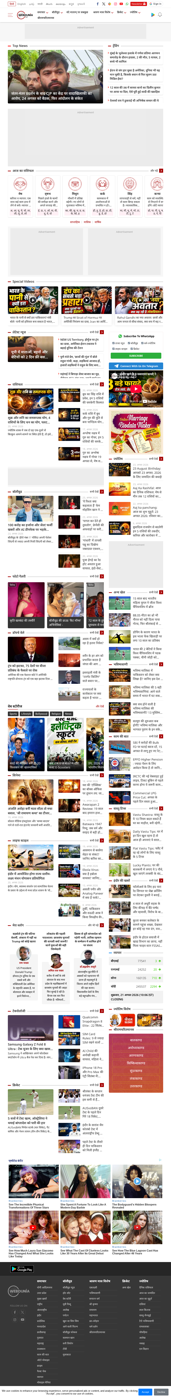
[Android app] (22, 1269)
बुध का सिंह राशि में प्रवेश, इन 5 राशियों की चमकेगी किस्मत (93, 398)
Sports (13, 713)
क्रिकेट (120, 12)
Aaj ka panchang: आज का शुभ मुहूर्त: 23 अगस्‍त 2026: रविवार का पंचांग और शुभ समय (146, 511)
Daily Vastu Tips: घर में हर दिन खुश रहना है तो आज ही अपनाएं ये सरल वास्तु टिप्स (148, 835)
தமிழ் (31, 4)
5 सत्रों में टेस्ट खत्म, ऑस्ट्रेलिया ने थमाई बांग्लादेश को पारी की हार (27, 1120)
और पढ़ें (154, 170)
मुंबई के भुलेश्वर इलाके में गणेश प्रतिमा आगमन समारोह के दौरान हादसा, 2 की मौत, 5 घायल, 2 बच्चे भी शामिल (135, 57)
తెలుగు (49, 4)
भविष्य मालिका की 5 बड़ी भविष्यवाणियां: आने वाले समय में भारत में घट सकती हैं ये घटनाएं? (147, 691)
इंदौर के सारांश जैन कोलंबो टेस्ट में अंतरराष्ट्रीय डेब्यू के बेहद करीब (92, 1129)
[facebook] (97, 3)
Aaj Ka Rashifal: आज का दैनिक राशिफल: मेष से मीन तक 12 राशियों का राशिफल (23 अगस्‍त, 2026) (147, 492)
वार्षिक (98, 222)
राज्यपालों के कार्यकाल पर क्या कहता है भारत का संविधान (92, 693)
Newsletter (137, 3)
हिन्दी (12, 4)
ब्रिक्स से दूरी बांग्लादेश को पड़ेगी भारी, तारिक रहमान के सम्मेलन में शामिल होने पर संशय (87, 939)
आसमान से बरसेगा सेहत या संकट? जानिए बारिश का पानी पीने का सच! (92, 854)
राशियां (142, 1304)
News (68, 713)
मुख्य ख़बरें (42, 1298)
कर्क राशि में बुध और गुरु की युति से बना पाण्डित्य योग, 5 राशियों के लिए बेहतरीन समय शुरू (92, 418)
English (22, 4)
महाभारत (93, 1315)
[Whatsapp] (127, 3)
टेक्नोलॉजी (19, 1011)
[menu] (11, 15)
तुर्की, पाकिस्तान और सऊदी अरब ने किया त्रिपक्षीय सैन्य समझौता (92, 913)
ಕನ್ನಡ (71, 4)
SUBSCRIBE (136, 355)
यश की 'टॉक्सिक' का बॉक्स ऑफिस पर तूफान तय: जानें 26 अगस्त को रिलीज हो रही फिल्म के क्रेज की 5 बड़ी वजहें (93, 789)
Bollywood (41, 713)
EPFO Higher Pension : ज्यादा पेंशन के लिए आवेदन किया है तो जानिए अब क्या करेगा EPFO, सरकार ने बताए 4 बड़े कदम (148, 763)
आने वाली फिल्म (70, 1326)
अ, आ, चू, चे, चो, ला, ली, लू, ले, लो (20, 212)
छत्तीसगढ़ (41, 1332)
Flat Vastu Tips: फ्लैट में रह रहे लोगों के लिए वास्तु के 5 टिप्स (148, 852)
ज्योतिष (133, 12)
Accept (145, 1392)
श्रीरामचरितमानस (45, 18)
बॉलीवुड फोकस (70, 1332)
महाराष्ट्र (40, 1343)
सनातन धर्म (94, 1298)
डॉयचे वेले (18, 632)
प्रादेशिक (41, 1321)
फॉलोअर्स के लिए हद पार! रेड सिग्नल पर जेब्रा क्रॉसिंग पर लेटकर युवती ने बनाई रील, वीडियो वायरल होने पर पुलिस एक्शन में (148, 891)
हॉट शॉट (66, 1293)
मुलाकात (67, 1354)
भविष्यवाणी (121, 664)
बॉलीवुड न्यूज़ (69, 1287)
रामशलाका (144, 1326)
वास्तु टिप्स (120, 808)
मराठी (40, 4)
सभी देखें (94, 332)
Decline (161, 1392)
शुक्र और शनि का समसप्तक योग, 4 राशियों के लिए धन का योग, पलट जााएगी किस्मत (29, 420)
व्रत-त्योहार (94, 1321)
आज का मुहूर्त (145, 1298)
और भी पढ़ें (93, 925)
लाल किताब (144, 1309)
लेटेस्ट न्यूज (19, 332)
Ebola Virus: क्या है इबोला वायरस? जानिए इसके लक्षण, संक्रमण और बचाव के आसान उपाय (92, 874)
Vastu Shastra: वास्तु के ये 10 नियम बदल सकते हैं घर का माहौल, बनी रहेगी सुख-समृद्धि (148, 819)
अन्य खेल (119, 592)
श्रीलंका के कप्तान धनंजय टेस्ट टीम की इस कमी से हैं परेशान (93, 1095)
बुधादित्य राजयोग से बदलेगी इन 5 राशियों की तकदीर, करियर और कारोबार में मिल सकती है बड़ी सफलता (148, 531)
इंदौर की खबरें (122, 880)
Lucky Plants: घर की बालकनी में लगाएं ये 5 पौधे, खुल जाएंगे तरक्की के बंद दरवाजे (148, 869)
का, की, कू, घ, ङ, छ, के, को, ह (75, 212)
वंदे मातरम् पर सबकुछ (77, 12)
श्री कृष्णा (93, 1304)
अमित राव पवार (56, 970)
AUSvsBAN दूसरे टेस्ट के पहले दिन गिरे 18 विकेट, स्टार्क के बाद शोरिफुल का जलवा (92, 1112)
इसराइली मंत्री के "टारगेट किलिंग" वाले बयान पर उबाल (91, 676)
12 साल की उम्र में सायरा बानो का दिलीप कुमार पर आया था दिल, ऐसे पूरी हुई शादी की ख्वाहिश (135, 90)
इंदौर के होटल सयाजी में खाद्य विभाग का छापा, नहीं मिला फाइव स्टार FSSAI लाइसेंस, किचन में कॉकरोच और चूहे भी (147, 941)
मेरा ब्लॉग (18, 925)
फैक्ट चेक (41, 1371)
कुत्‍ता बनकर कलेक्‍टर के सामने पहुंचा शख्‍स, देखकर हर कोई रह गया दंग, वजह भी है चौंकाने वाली (147, 924)
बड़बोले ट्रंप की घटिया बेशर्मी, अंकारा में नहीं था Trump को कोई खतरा (24, 937)
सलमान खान (68, 1337)
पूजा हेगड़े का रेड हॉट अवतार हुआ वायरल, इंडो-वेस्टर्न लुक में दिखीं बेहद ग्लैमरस (92, 564)
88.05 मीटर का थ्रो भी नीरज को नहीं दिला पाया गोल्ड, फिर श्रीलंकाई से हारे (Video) (147, 619)
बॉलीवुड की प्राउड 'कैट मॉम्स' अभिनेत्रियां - (65, 622)
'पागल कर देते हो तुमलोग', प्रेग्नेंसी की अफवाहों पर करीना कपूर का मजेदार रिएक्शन (93, 525)
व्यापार (117, 952)
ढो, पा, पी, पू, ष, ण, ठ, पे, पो (157, 212)
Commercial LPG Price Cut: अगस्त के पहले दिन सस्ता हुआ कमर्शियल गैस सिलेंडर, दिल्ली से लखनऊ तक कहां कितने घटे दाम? (147, 797)
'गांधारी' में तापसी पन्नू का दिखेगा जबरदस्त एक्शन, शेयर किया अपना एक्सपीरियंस (92, 544)
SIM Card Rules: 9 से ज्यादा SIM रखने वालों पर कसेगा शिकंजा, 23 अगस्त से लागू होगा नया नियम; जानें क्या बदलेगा (93, 1038)
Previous (10, 77)
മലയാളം (60, 4)
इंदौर (39, 1315)
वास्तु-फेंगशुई (145, 1315)
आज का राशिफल (23, 170)
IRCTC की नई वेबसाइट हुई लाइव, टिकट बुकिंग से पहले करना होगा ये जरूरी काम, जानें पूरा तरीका (148, 780)
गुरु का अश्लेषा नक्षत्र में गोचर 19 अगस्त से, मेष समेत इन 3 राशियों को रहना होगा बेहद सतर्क (93, 457)
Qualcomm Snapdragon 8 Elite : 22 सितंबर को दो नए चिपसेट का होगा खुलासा (92, 1021)
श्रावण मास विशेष (101, 12)
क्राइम (39, 1365)
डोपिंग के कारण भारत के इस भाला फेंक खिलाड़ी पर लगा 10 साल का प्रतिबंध (147, 636)
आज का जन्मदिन (147, 1293)
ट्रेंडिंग (116, 46)
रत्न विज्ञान (144, 1348)
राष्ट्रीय (39, 1304)
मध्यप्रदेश (41, 1326)
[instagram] (115, 3)
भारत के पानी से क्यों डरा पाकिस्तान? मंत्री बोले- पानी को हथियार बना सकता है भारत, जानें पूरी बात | (31, 320)
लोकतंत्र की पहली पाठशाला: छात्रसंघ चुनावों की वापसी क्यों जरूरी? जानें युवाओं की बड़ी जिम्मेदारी (55, 941)
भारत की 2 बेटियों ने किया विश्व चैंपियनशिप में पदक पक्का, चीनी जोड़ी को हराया (147, 653)
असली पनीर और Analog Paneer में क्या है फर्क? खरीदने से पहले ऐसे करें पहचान (93, 893)
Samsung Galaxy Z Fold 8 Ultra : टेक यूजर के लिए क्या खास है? (29, 1046)
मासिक (87, 222)
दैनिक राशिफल (146, 1287)
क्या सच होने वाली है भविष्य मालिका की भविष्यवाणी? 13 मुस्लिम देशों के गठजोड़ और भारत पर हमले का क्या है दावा (147, 708)
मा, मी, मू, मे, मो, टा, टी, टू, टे (130, 212)
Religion (56, 713)
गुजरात (40, 1337)
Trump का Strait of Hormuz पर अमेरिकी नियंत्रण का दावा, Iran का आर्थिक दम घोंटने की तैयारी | (86, 320)
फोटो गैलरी (19, 576)
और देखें (100, 706)
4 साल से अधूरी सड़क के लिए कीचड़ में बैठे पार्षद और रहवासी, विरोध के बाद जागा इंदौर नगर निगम (147, 908)
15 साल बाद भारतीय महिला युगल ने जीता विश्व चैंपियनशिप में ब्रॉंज (147, 602)
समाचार (41, 12)
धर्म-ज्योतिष (149, 343)
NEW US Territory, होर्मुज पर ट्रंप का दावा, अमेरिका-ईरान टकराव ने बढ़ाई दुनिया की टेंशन (79, 344)
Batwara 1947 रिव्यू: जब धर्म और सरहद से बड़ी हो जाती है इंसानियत (92, 828)
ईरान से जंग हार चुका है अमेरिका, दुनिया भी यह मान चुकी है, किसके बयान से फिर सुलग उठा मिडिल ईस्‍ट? (135, 74)
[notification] (159, 14)
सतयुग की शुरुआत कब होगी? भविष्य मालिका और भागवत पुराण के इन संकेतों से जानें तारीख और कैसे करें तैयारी (148, 725)
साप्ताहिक (75, 222)
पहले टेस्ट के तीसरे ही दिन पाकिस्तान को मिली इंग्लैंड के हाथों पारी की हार (92, 1146)
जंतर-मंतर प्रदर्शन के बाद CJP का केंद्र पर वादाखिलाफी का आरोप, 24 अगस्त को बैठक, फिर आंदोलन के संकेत (51, 96)
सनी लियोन (68, 1343)
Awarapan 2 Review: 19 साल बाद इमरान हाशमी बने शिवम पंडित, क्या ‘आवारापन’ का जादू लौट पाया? (92, 808)
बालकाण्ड (136, 1040)
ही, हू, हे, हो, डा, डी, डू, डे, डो (102, 212)
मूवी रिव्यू (67, 1304)
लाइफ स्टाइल (21, 840)
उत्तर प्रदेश (41, 1293)
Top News (20, 46)
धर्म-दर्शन (93, 1326)
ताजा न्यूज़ (120, 343)
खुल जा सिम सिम (71, 1321)
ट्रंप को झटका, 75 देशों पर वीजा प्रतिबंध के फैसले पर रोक (27, 668)
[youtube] (121, 3)
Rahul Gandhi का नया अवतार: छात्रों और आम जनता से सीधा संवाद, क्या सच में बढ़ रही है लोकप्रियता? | (140, 320)
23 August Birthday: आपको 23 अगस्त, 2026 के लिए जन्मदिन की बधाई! (147, 472)
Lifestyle (26, 713)
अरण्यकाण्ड (136, 1055)
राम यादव (24, 962)
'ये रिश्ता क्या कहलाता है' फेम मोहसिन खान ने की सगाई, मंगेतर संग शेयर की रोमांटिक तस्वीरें (93, 505)
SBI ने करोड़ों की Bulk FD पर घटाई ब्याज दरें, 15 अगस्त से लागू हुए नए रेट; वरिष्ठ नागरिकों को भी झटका (147, 747)
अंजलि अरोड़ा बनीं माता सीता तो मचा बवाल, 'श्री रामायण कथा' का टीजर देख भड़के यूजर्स (30, 810)
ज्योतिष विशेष (122, 1009)
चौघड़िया (143, 1332)
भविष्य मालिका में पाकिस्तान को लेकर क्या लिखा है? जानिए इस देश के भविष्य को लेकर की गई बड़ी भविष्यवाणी (148, 674)
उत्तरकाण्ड (136, 1086)
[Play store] (153, 14)
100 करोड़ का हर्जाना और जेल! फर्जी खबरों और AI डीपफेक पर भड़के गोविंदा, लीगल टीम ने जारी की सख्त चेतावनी (30, 527)
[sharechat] (109, 3)
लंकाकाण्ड (136, 1078)
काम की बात (121, 736)
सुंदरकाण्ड (136, 1071)
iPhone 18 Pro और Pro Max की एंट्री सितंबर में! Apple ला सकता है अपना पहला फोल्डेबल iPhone (92, 1072)
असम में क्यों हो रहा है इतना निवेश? (93, 641)
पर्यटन (65, 1315)
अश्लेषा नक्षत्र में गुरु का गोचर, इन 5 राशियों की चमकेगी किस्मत (93, 437)
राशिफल (18, 384)
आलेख (66, 1309)
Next (100, 77)
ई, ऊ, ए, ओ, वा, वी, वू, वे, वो (47, 212)
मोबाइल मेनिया (44, 1382)
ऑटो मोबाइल (43, 1360)
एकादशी (93, 1287)
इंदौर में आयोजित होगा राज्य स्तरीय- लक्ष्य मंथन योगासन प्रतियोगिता (29, 876)
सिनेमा (12, 585)
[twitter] (103, 3)
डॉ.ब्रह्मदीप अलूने (88, 966)
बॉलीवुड (56, 12)
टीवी (65, 1348)
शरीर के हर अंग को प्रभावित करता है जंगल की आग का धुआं (92, 660)
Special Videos (23, 281)
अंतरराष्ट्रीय (42, 1309)
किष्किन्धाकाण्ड (136, 1063)
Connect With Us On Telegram (139, 366)
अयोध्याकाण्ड (136, 1047)
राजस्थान (41, 1348)
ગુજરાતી (81, 4)
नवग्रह (142, 1343)
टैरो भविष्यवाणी (146, 1321)
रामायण (93, 1309)
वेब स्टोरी (67, 1298)
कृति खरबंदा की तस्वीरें (22, 620)
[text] (33, 300)
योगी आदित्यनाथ (44, 1287)
